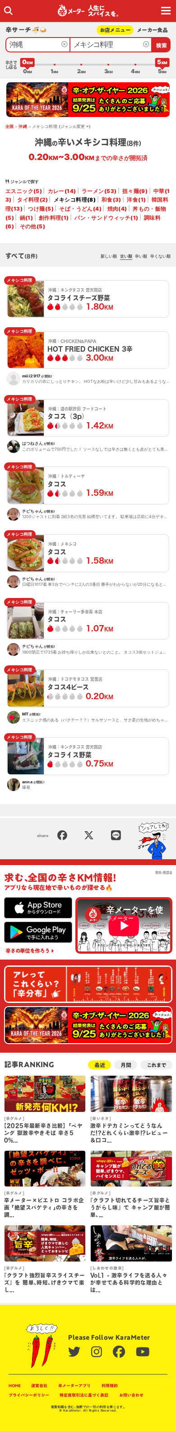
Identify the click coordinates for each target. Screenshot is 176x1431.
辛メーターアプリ (74, 1386)
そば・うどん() (80, 209)
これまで (156, 1065)
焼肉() (117, 209)
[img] (8, 10)
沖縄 (23, 126)
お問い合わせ (131, 1395)
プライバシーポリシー (29, 1395)
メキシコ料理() (75, 200)
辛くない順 (160, 256)
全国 (9, 126)
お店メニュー (115, 30)
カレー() (62, 191)
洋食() (136, 200)
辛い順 (141, 256)
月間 (125, 1065)
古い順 (126, 256)
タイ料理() (32, 200)
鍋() (26, 218)
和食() (111, 200)
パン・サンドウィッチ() (106, 218)
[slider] (27, 64)
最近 (99, 1065)
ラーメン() (99, 191)
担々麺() (135, 191)
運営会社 (39, 1386)
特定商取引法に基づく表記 (84, 1395)
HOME (15, 1386)
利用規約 (110, 1386)
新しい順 (109, 256)
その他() (32, 226)
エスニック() (23, 191)
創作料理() (54, 218)
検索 (161, 45)
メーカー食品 (152, 30)
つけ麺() (40, 209)
